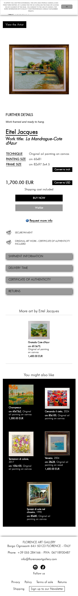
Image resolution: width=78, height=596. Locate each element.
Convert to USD (62, 183)
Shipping (18, 588)
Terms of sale (44, 582)
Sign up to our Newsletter (47, 588)
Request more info (41, 220)
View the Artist (14, 24)
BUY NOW (39, 198)
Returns (62, 582)
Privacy (15, 582)
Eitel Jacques (22, 132)
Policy (28, 582)
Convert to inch (62, 169)
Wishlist (39, 207)
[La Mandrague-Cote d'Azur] (39, 69)
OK (67, 7)
